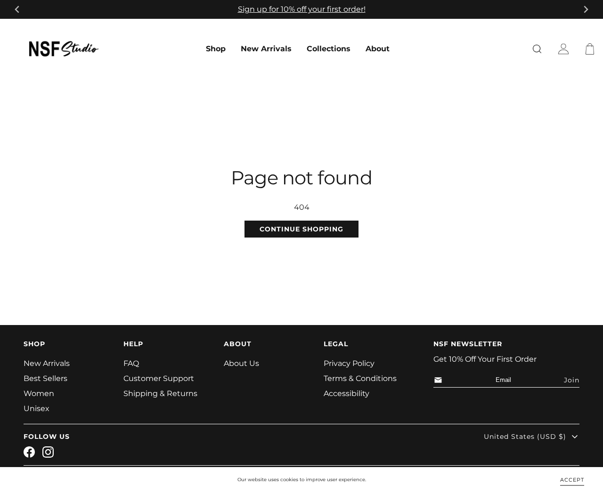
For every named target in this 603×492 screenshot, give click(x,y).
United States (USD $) (525, 436)
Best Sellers (45, 378)
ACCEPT (572, 479)
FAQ (131, 363)
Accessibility (346, 393)
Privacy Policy (349, 363)
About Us (241, 363)
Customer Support (158, 378)
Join (571, 380)
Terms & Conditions (360, 378)
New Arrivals (266, 48)
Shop (216, 48)
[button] (591, 49)
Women (39, 393)
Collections (328, 48)
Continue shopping (301, 229)
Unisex (36, 408)
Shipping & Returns (160, 393)
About (378, 48)
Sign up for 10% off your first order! (302, 9)
